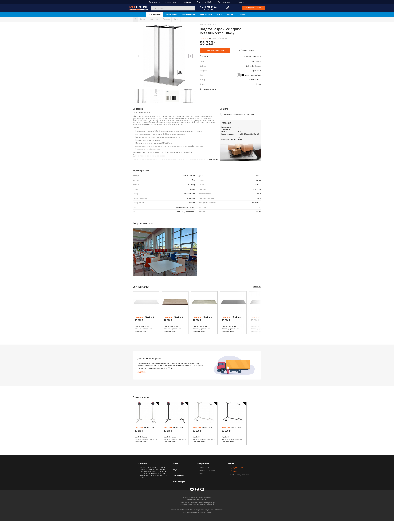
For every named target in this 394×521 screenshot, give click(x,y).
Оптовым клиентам (204, 468)
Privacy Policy (204, 510)
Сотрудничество (170, 2)
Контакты (241, 2)
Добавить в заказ (246, 50)
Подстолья (166, 19)
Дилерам (201, 473)
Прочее (242, 14)
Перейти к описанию (251, 56)
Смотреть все (257, 287)
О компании (153, 2)
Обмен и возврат (179, 482)
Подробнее (141, 372)
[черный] (243, 75)
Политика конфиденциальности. (197, 500)
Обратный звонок (254, 8)
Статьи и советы (178, 476)
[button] (190, 56)
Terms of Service (215, 510)
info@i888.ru (234, 471)
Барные (176, 19)
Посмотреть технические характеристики (150, 156)
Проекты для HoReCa (204, 2)
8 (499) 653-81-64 (208, 8)
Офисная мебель (188, 14)
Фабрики (187, 2)
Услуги (175, 470)
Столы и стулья (154, 14)
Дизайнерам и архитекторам (207, 470)
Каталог (142, 19)
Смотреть (258, 61)
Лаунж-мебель (171, 14)
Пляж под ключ (206, 14)
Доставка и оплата (224, 2)
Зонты (219, 14)
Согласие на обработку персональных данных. (197, 497)
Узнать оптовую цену (215, 50)
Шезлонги (231, 14)
